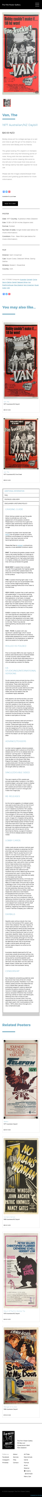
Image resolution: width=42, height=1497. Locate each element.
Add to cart (10, 204)
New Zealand (18, 285)
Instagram (5, 1460)
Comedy (29, 279)
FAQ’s (7, 534)
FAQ (14, 1460)
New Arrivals (28, 1457)
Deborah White (22, 282)
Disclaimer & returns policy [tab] (16, 503)
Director (26, 1468)
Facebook (5, 1457)
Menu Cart (27, 1476)
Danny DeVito (7, 282)
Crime (35, 279)
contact (20, 545)
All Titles (27, 1454)
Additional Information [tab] (14, 491)
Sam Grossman (29, 285)
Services (15, 1457)
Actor (26, 1465)
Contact (16, 1462)
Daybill (14, 282)
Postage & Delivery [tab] (12, 499)
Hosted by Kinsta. (36, 1495)
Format (26, 1462)
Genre (26, 1460)
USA (8, 288)
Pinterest (5, 1462)
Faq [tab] (6, 495)
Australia (23, 279)
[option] (21, 53)
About (15, 1454)
